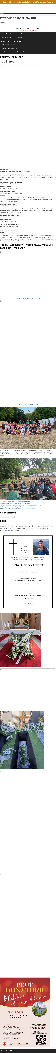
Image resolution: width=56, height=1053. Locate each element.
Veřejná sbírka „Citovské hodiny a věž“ (11, 34)
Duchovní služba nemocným (9, 48)
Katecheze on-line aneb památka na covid (12, 52)
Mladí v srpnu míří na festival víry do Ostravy (12, 507)
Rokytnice (7, 530)
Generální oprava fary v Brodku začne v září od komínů (15, 503)
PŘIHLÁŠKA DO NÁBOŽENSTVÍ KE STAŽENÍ (28, 298)
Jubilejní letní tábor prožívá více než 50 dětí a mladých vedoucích (18, 508)
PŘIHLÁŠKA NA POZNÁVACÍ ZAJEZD (28, 404)
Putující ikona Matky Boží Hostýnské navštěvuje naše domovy (17, 501)
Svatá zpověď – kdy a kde (8, 44)
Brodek (13, 530)
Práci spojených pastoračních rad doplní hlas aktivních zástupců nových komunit (22, 505)
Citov (17, 530)
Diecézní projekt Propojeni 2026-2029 (11, 37)
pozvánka (2, 195)
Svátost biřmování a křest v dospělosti (11, 41)
